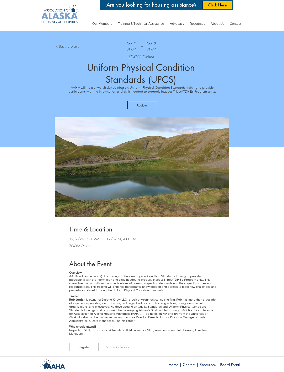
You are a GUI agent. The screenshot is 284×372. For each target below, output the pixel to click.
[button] (177, 22)
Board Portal (230, 364)
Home (174, 364)
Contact (189, 364)
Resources (208, 364)
